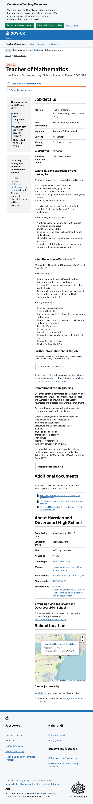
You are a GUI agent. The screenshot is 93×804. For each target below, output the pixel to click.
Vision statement (52, 784)
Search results (20, 55)
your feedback (36, 50)
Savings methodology (30, 784)
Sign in (8, 38)
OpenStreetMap (72, 681)
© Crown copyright (78, 796)
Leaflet (55, 681)
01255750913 (59, 581)
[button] (60, 658)
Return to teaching (14, 751)
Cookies (9, 780)
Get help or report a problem (62, 758)
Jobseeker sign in (13, 735)
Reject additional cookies (49, 25)
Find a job (10, 740)
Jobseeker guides (14, 746)
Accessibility (11, 784)
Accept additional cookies (20, 25)
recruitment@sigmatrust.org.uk (68, 575)
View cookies (71, 25)
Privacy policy (22, 780)
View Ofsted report (61, 561)
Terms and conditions (42, 780)
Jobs (31, 44)
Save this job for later (22, 90)
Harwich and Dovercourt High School (60, 644)
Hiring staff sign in (57, 735)
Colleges (53, 44)
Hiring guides (54, 740)
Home (8, 55)
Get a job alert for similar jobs (26, 83)
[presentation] (60, 658)
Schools (41, 44)
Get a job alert (45, 693)
